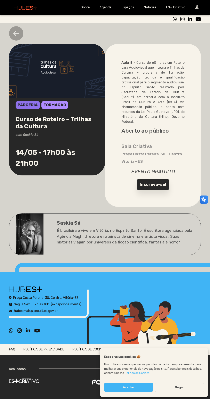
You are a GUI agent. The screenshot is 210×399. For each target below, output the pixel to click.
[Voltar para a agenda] (16, 33)
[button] (197, 7)
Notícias (150, 7)
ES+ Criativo (175, 7)
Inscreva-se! (153, 184)
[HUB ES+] (25, 7)
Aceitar (128, 387)
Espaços (127, 7)
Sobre (85, 7)
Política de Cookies (137, 373)
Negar (179, 387)
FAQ (12, 349)
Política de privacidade (43, 349)
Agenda (105, 7)
